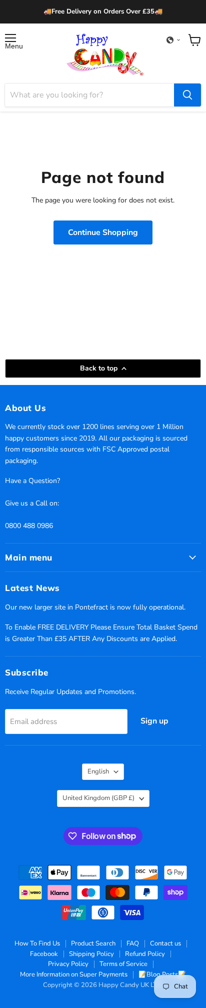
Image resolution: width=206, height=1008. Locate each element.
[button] (174, 40)
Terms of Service (124, 964)
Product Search (93, 943)
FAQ (132, 943)
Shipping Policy (91, 954)
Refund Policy (145, 954)
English (98, 771)
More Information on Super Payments (74, 974)
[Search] (187, 95)
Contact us (165, 943)
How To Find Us (37, 943)
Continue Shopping (103, 232)
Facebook (44, 954)
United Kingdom (98, 798)
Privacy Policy (68, 964)
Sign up (154, 721)
